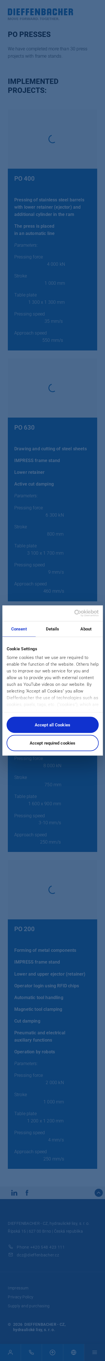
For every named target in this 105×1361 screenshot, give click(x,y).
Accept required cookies (52, 743)
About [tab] (86, 628)
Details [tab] (52, 628)
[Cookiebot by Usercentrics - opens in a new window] (75, 613)
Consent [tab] (19, 628)
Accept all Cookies (52, 724)
